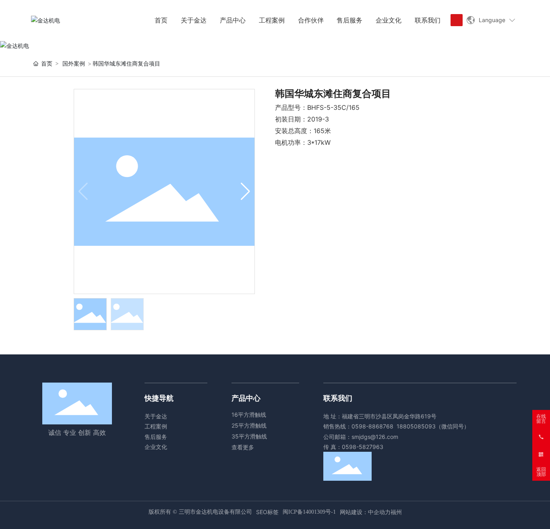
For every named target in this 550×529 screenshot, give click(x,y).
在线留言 (541, 419)
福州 (396, 511)
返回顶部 (541, 472)
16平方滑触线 (249, 414)
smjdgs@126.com (375, 436)
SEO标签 (267, 511)
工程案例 (156, 426)
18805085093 (416, 426)
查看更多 (243, 447)
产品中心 (246, 398)
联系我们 (337, 398)
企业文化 (156, 446)
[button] (245, 191)
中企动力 (379, 511)
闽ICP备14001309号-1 (309, 512)
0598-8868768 (372, 426)
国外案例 (73, 63)
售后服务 (156, 436)
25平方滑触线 (249, 425)
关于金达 (156, 416)
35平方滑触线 (249, 436)
